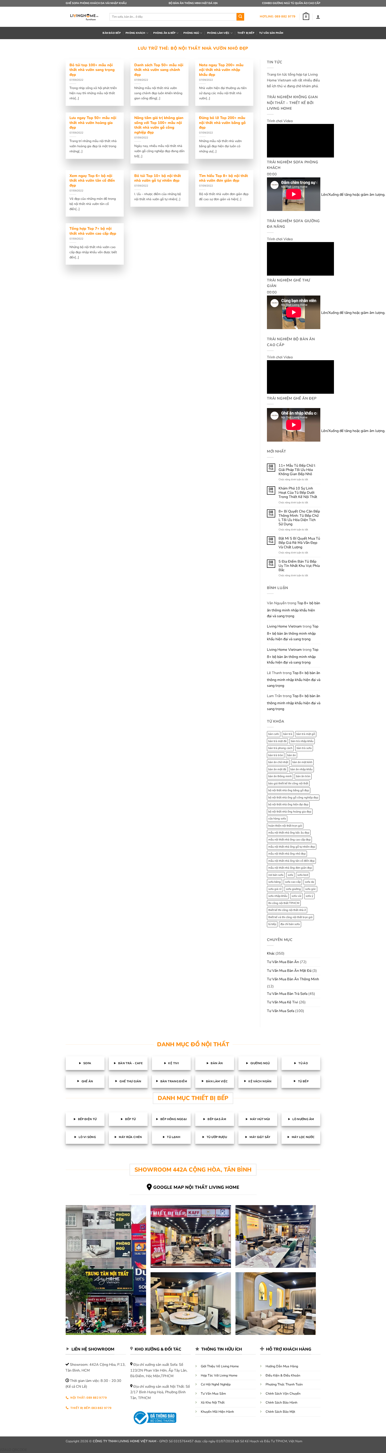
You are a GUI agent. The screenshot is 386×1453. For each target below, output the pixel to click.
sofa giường (293, 889)
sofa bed (302, 875)
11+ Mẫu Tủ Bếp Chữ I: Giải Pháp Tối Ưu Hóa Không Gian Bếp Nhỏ (297, 470)
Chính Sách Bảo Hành (281, 1402)
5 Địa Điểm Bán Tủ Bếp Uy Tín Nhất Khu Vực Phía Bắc (299, 566)
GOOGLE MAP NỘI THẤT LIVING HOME (196, 1187)
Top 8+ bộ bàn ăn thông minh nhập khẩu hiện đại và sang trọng (293, 609)
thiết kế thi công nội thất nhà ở (287, 910)
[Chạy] (271, 160)
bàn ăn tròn (303, 776)
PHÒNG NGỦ (191, 33)
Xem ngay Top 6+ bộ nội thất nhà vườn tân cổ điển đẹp (92, 180)
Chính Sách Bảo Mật (280, 1411)
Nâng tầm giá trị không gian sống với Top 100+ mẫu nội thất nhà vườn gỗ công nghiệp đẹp (158, 125)
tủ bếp (272, 924)
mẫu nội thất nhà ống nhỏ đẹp (287, 854)
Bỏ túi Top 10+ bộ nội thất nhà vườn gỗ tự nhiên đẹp (157, 178)
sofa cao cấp (293, 882)
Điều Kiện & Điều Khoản (283, 1375)
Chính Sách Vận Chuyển (283, 1393)
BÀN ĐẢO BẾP (111, 33)
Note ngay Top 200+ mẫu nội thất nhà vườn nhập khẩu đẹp (221, 70)
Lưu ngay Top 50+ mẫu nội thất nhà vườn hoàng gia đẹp (92, 122)
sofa (290, 875)
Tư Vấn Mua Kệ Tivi (282, 1002)
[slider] (332, 191)
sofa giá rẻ (275, 889)
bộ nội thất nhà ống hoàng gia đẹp (289, 812)
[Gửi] (240, 17)
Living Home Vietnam (284, 626)
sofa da (309, 882)
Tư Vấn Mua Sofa (280, 1010)
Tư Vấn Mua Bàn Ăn (283, 961)
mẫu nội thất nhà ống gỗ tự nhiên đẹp (291, 847)
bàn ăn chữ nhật (278, 762)
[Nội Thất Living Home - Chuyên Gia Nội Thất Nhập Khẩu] (84, 16)
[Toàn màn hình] (271, 202)
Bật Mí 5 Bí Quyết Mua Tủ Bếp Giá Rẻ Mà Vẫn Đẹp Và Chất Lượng (299, 542)
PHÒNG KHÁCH (135, 33)
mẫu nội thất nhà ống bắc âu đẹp (288, 833)
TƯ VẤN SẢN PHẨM (271, 33)
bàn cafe (273, 734)
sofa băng (274, 882)
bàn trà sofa (304, 748)
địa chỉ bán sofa (290, 924)
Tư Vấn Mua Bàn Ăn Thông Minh (293, 979)
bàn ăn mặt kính (302, 762)
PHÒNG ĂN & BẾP (164, 33)
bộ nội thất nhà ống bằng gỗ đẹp (288, 790)
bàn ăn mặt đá (277, 769)
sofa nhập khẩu (277, 896)
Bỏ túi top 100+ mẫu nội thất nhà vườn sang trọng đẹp (92, 70)
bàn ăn (291, 755)
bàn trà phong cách (280, 748)
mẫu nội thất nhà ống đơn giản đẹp (290, 868)
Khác (271, 953)
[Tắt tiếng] (271, 189)
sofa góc (310, 889)
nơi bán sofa (275, 875)
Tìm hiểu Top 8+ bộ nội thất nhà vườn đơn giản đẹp (223, 178)
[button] (306, 17)
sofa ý (309, 896)
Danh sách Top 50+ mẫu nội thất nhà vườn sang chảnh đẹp (158, 70)
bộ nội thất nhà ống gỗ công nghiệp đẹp (293, 798)
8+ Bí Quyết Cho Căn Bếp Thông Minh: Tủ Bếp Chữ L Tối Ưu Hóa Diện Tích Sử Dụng (299, 518)
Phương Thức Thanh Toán (284, 1384)
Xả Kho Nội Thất (212, 1402)
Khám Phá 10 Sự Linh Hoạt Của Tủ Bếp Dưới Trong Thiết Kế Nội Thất (298, 492)
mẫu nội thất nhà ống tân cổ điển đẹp (291, 861)
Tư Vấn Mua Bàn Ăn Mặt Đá (289, 970)
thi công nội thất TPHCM (283, 903)
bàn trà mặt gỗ (305, 734)
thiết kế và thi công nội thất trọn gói (290, 917)
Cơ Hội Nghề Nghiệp (216, 1384)
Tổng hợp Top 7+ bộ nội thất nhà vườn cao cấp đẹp (92, 231)
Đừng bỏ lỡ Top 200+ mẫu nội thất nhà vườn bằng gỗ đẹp (222, 122)
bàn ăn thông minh (280, 776)
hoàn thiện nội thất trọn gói (285, 826)
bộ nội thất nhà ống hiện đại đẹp (288, 804)
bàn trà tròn (275, 755)
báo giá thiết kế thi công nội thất (288, 783)
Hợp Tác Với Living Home (219, 1375)
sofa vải (296, 896)
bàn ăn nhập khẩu (301, 769)
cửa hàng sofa (277, 819)
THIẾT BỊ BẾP (245, 33)
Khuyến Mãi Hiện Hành (217, 1411)
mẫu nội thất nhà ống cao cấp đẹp (289, 840)
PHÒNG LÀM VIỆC (218, 33)
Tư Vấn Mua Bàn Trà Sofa (287, 993)
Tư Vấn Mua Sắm (213, 1393)
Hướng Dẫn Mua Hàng (282, 1366)
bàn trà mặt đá (277, 741)
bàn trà (287, 734)
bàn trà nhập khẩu (302, 741)
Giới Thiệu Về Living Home (220, 1366)
